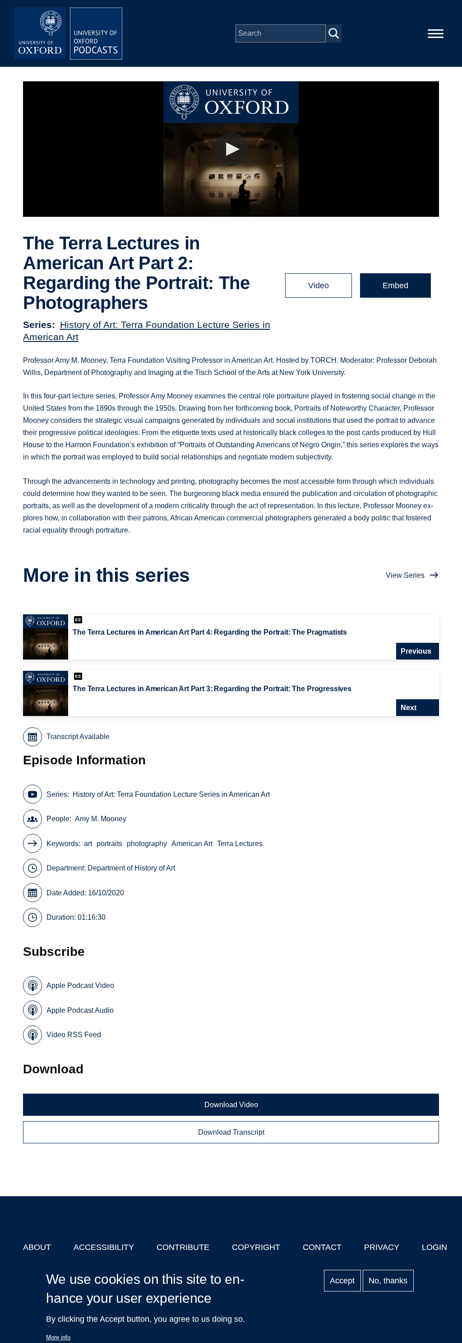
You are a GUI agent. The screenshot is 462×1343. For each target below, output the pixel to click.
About (37, 1247)
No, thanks (388, 1280)
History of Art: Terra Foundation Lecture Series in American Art (171, 794)
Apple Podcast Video (80, 985)
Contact (322, 1247)
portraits (109, 843)
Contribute (183, 1247)
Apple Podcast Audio (80, 1010)
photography (147, 843)
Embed (395, 285)
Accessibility (104, 1247)
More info (58, 1337)
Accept (342, 1280)
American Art (192, 843)
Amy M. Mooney (100, 819)
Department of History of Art (131, 868)
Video (318, 285)
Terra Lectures (240, 843)
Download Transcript (231, 1132)
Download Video (231, 1105)
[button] (231, 149)
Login (434, 1247)
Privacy (381, 1247)
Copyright (256, 1247)
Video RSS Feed (73, 1035)
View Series (405, 575)
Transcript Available (78, 736)
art (88, 843)
